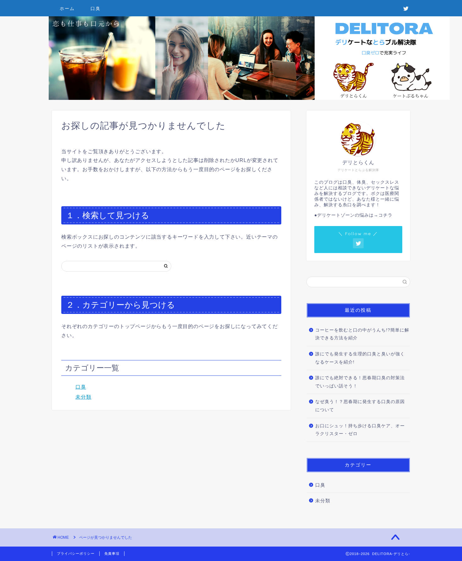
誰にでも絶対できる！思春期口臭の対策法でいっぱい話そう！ (360, 381)
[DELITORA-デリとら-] (249, 98)
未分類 (83, 397)
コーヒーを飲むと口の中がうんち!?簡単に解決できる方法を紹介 (362, 334)
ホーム (67, 8)
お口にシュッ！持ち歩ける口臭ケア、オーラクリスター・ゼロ (360, 429)
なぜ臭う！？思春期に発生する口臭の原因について (360, 405)
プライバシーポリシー (76, 553)
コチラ (385, 215)
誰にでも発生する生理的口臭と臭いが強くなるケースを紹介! (360, 358)
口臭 (96, 8)
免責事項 (111, 553)
